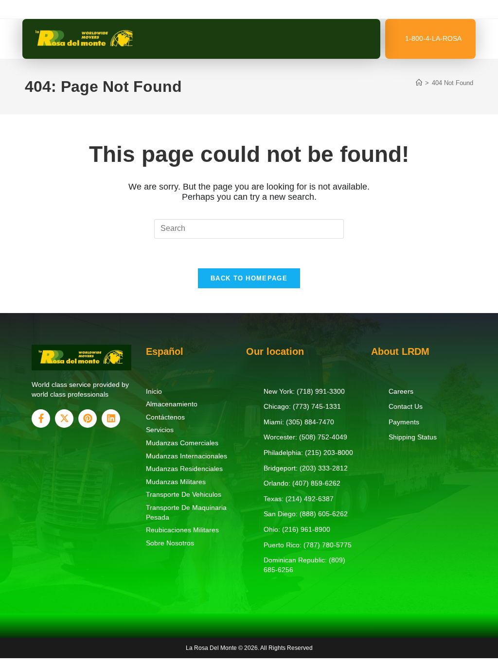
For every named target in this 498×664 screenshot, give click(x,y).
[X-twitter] (64, 418)
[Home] (419, 83)
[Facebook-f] (41, 418)
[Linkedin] (111, 418)
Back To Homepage (249, 278)
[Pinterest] (87, 418)
